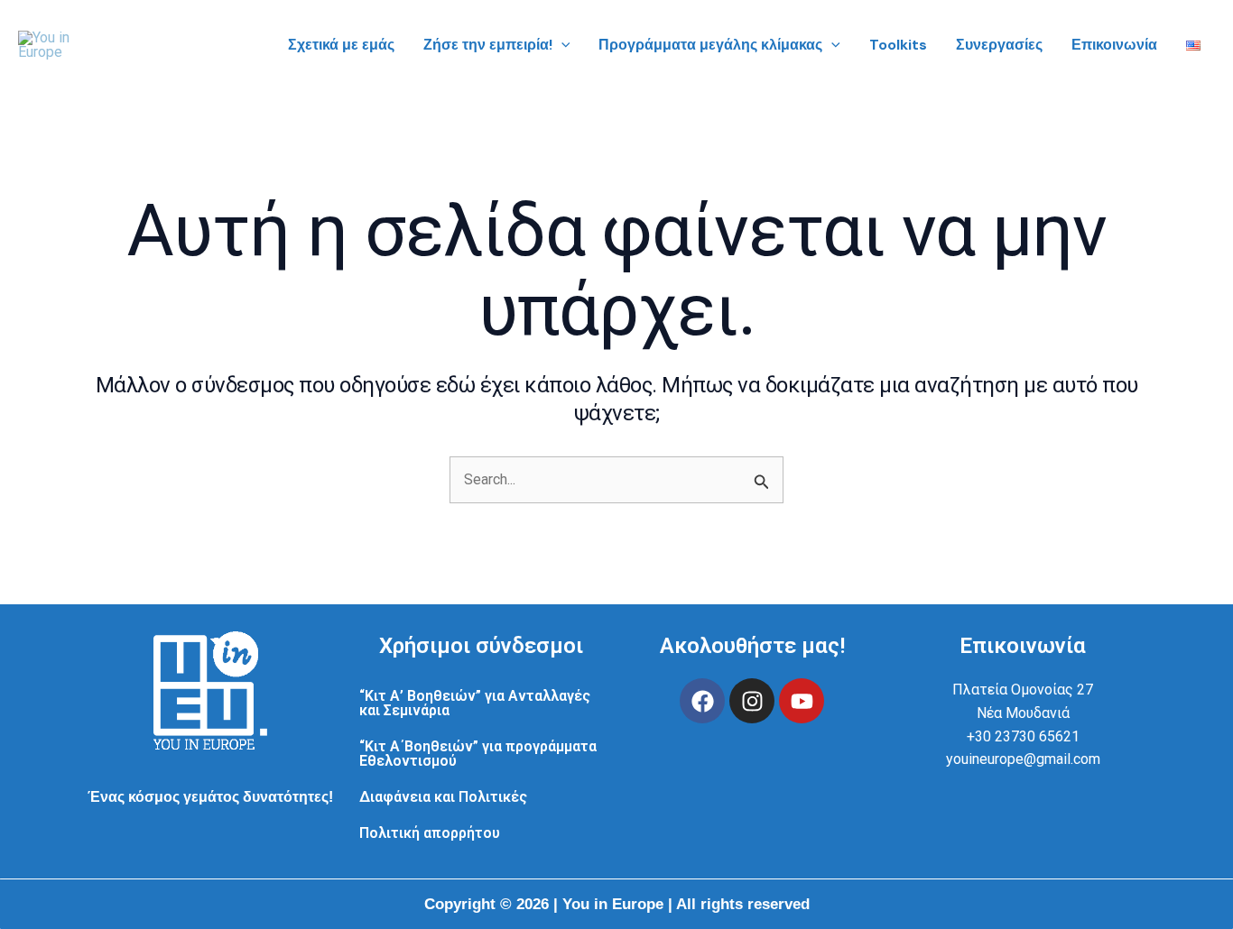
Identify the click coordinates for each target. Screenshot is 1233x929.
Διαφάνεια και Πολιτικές (443, 796)
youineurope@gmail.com (1023, 759)
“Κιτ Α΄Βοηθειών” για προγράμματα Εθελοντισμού (478, 753)
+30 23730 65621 (1023, 736)
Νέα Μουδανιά (1023, 713)
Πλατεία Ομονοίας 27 (1022, 689)
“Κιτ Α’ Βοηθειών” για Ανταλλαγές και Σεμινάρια (474, 703)
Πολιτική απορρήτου (429, 833)
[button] (561, 45)
